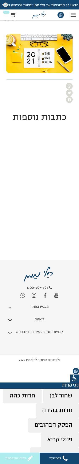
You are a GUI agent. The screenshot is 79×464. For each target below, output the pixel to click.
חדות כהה (22, 396)
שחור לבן (61, 396)
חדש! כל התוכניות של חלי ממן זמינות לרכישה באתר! (39, 5)
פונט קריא (59, 440)
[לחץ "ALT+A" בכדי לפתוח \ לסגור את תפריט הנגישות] (74, 378)
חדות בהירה (57, 410)
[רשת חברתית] (56, 295)
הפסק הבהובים (53, 425)
